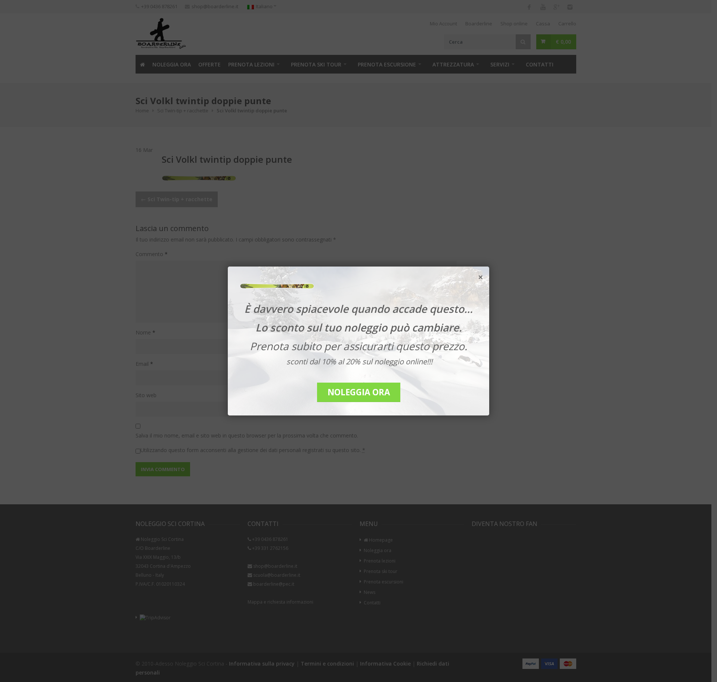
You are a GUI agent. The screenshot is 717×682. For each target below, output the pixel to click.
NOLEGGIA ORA (359, 392)
